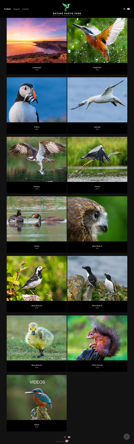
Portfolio (7, 9)
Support (16, 9)
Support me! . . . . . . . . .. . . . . (67, 441)
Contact (25, 9)
